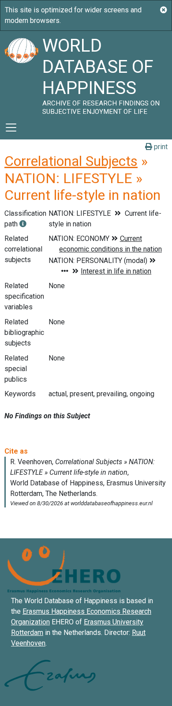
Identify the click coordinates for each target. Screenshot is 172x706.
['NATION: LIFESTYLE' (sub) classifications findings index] (22, 224)
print (160, 147)
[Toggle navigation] (11, 127)
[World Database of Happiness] (21, 73)
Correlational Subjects (71, 161)
